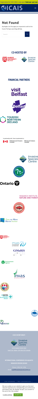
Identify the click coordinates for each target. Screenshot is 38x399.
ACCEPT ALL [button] (18, 394)
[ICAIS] (12, 8)
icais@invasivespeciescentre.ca (21, 370)
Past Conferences (24, 381)
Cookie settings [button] (7, 395)
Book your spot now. (31, 2)
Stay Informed (9, 381)
